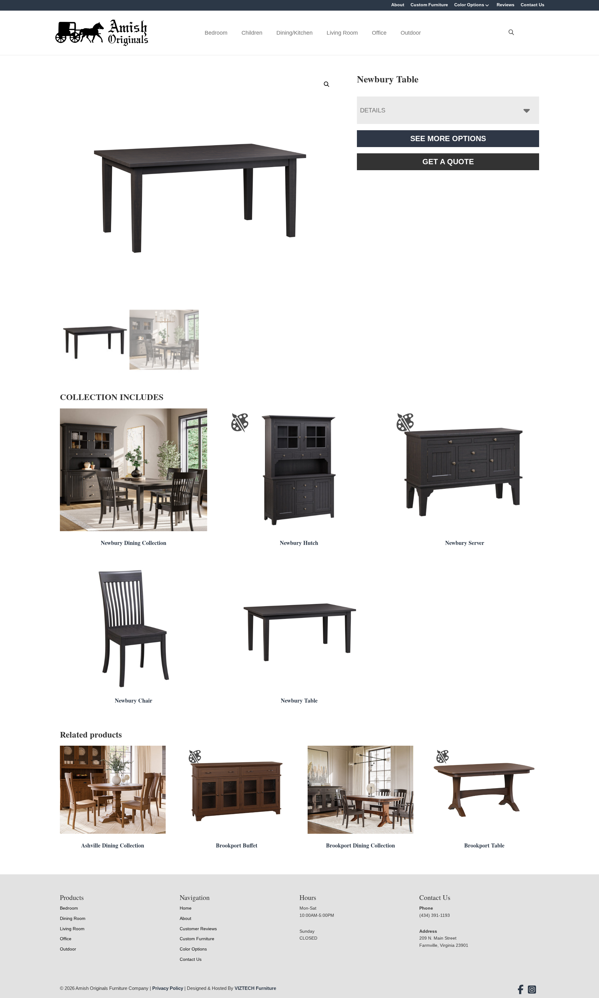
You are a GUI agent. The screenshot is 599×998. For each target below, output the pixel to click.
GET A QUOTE (448, 161)
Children (251, 33)
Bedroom (216, 33)
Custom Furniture (429, 4)
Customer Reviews (198, 928)
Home (186, 908)
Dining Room (72, 918)
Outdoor (411, 33)
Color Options (469, 4)
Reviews (505, 4)
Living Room (342, 33)
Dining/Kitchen (294, 33)
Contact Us (532, 4)
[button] (326, 84)
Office (379, 33)
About (397, 4)
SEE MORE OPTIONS (448, 138)
